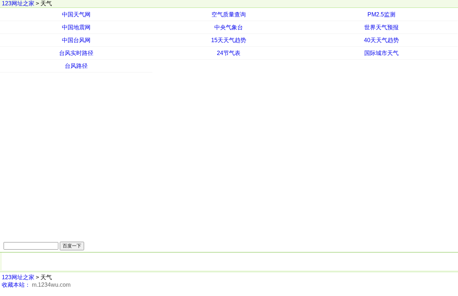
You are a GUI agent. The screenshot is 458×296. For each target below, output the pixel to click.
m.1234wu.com (51, 285)
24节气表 (228, 53)
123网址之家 (18, 3)
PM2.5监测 (381, 14)
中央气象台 (228, 27)
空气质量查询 (228, 14)
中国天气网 (76, 14)
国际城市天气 (381, 53)
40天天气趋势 (381, 40)
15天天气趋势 (228, 40)
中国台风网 (76, 40)
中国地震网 (76, 27)
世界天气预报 (381, 27)
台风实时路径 (76, 53)
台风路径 (76, 66)
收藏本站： (16, 285)
